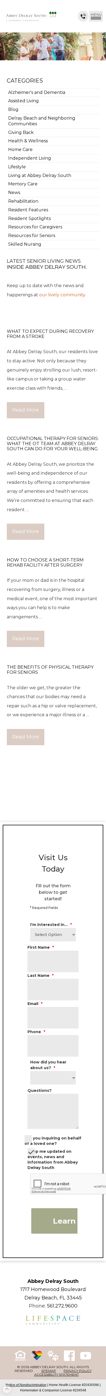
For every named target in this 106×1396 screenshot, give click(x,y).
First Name (40, 947)
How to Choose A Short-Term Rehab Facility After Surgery (45, 562)
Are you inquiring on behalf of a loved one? (52, 1141)
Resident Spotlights (29, 218)
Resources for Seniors (31, 235)
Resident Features (28, 209)
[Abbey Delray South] (31, 16)
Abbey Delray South (53, 1281)
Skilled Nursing (24, 244)
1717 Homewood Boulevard (53, 1289)
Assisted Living (23, 100)
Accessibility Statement (56, 1374)
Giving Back (21, 132)
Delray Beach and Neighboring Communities (41, 121)
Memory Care (23, 183)
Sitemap (48, 1371)
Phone (36, 1031)
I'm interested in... (51, 924)
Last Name (40, 975)
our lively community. (62, 294)
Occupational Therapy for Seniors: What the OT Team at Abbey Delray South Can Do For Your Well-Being (53, 443)
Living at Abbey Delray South (39, 175)
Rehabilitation (23, 201)
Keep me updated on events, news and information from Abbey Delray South (52, 1159)
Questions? (39, 1090)
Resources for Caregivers (35, 226)
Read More (25, 410)
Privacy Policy (78, 1371)
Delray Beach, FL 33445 (53, 1298)
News (14, 192)
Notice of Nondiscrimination (26, 1385)
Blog (13, 109)
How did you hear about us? (48, 1065)
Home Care (20, 149)
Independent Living (29, 158)
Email (34, 1003)
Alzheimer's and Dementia (36, 92)
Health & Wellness (28, 140)
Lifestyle (17, 166)
